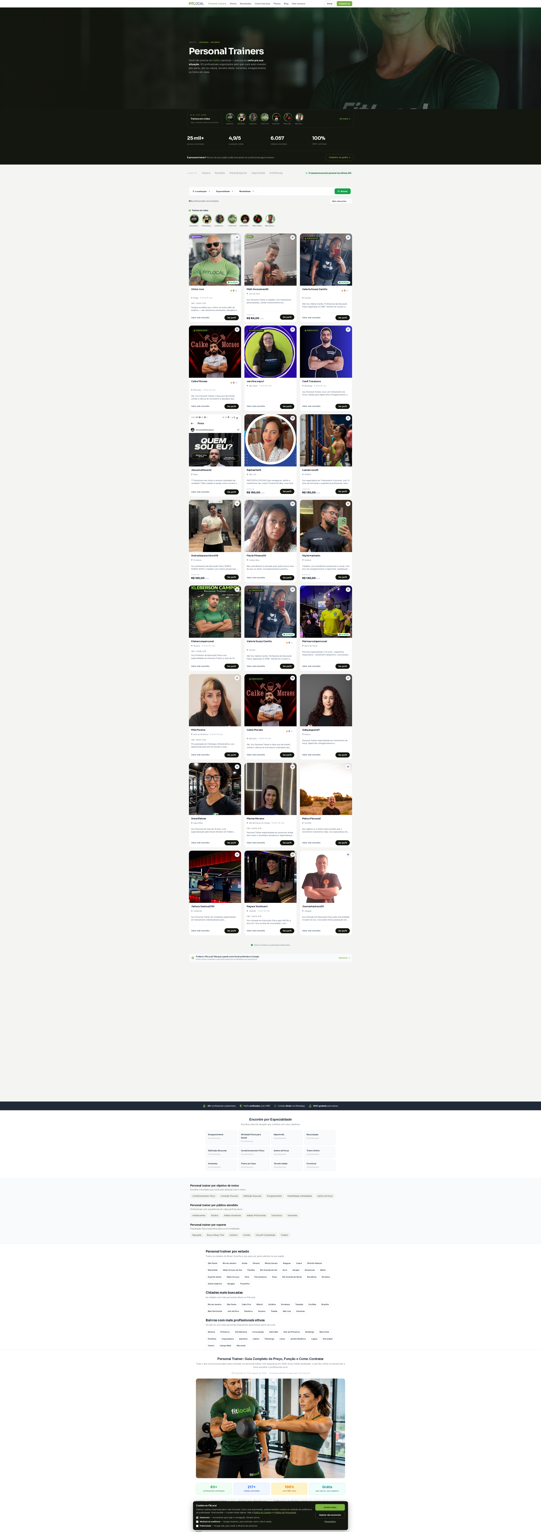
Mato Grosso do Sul (232, 1270)
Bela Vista (324, 1332)
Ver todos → (344, 119)
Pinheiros (225, 1332)
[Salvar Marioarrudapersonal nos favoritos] (348, 589)
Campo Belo (225, 1345)
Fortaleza (285, 1304)
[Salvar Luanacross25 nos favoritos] (348, 418)
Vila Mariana (241, 1332)
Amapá (295, 1270)
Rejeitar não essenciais (330, 1515)
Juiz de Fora (233, 1311)
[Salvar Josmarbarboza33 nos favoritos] (348, 854)
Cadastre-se (344, 4)
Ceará (299, 1263)
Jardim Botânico (298, 1339)
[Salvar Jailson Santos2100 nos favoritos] (237, 854)
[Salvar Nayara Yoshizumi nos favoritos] (292, 854)
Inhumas (300, 1311)
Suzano (261, 1311)
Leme (282, 1339)
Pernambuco (260, 1277)
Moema (211, 1332)
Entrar (329, 4)
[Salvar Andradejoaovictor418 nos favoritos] (237, 503)
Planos (277, 3)
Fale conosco (298, 3)
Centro (211, 1345)
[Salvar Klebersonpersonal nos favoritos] (237, 589)
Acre (285, 1270)
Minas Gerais (271, 1263)
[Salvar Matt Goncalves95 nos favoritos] (292, 237)
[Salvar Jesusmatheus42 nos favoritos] (237, 418)
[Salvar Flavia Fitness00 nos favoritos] (292, 503)
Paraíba (251, 1270)
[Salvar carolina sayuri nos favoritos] (292, 329)
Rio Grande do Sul (268, 1270)
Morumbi (241, 1345)
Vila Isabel (327, 1339)
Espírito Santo (214, 1277)
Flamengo (269, 1339)
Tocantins (245, 1283)
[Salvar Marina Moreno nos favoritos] (292, 766)
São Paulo (212, 1263)
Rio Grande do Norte (292, 1277)
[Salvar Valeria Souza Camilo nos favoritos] (348, 237)
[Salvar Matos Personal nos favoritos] (348, 766)
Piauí (274, 1277)
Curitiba (312, 1304)
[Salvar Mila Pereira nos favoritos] (237, 678)
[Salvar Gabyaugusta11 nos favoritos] (348, 678)
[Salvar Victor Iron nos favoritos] (237, 237)
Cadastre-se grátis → (339, 157)
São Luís (287, 1311)
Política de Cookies (262, 1512)
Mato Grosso (233, 1277)
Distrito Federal (314, 1263)
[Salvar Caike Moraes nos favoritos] (237, 329)
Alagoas (287, 1263)
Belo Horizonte (215, 1311)
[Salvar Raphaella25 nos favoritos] (292, 418)
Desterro (248, 1311)
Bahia (323, 1270)
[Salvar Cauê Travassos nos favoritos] (348, 329)
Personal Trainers (217, 3)
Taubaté (299, 1304)
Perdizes (212, 1339)
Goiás (244, 1263)
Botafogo (309, 1332)
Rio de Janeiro (229, 1263)
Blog (286, 3)
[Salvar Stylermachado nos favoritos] (348, 503)
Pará (247, 1277)
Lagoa (314, 1339)
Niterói (259, 1304)
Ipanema (243, 1339)
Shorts (233, 3)
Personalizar (330, 1521)
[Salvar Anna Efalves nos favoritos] (237, 766)
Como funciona (262, 3)
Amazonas (310, 1270)
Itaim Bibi (273, 1332)
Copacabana (228, 1339)
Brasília (325, 1304)
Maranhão (213, 1270)
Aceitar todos (330, 1507)
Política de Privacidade (285, 1512)
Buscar (344, 191)
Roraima (326, 1277)
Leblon (256, 1339)
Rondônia (311, 1277)
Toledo (274, 1311)
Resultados (245, 3)
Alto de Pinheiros (291, 1332)
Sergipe (231, 1283)
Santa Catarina (215, 1283)
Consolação (258, 1332)
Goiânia (272, 1304)
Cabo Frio (246, 1304)
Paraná (256, 1263)
